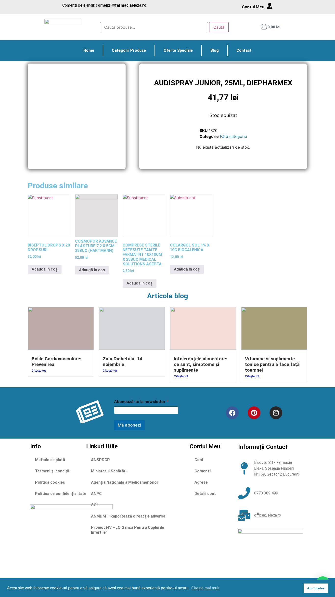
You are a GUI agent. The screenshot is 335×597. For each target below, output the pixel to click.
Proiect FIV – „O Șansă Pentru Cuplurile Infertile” (127, 530)
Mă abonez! (129, 425)
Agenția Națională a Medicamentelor (124, 482)
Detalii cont (205, 493)
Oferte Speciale (178, 50)
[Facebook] (232, 412)
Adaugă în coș (45, 269)
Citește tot (39, 370)
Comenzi (202, 471)
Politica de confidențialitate (60, 493)
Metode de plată (50, 459)
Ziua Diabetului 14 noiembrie (122, 361)
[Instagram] (276, 412)
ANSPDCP (100, 459)
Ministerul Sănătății (109, 471)
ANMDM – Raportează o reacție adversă (128, 516)
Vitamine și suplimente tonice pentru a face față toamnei (272, 364)
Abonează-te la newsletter (141, 401)
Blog (214, 50)
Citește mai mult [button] (205, 588)
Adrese (201, 482)
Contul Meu (253, 6)
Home (88, 50)
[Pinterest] (254, 412)
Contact (244, 50)
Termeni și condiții (52, 471)
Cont (199, 459)
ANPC (96, 493)
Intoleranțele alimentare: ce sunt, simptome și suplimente (200, 364)
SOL (95, 505)
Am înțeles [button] (316, 588)
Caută (218, 27)
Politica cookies (50, 482)
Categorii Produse (129, 50)
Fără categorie (233, 136)
